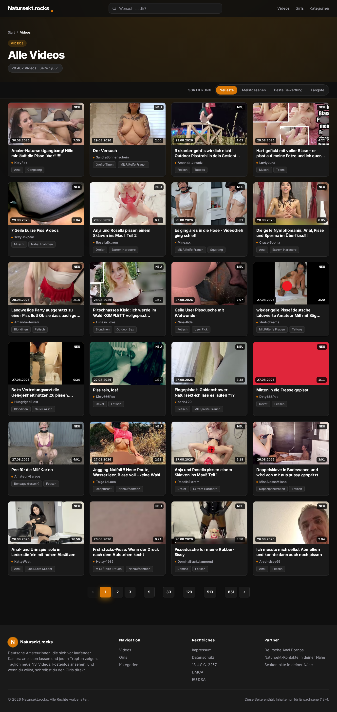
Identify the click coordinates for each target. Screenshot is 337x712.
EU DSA (199, 679)
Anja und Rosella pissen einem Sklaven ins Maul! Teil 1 (203, 472)
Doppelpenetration (272, 489)
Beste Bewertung (288, 90)
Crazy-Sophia (269, 242)
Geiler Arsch (43, 409)
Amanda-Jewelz (190, 163)
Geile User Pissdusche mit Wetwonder (199, 313)
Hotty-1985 (104, 561)
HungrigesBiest (26, 402)
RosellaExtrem (107, 242)
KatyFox (20, 163)
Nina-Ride (185, 322)
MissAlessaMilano (273, 482)
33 (168, 592)
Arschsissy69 (269, 561)
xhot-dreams (269, 322)
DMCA (197, 672)
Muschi (264, 170)
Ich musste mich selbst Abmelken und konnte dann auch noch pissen (289, 552)
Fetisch (182, 170)
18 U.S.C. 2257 (204, 664)
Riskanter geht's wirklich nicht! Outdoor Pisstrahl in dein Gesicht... (207, 153)
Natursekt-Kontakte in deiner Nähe (294, 657)
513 (210, 592)
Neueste (227, 90)
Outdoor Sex (125, 329)
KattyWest (22, 561)
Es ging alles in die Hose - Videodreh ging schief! (209, 233)
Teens (280, 170)
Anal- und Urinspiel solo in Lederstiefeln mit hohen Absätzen (43, 552)
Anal (17, 170)
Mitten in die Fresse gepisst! (283, 389)
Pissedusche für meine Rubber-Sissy (204, 552)
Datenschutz (203, 657)
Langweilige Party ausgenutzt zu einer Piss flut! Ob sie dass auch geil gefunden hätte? (44, 313)
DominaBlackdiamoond (195, 561)
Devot (100, 404)
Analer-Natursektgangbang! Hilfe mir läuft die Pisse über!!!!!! (42, 153)
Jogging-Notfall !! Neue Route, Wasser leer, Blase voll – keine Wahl (126, 472)
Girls (300, 8)
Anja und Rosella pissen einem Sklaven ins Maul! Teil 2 (121, 233)
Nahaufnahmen (42, 244)
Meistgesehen (254, 90)
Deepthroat (104, 489)
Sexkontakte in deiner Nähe (288, 665)
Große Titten (104, 164)
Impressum (201, 650)
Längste (317, 90)
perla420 (185, 402)
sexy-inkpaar (24, 237)
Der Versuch (105, 150)
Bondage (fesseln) (26, 483)
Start (11, 32)
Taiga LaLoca (106, 482)
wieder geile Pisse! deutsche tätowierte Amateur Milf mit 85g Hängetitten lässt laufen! (286, 313)
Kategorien (319, 8)
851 (231, 592)
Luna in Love (105, 322)
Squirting (216, 249)
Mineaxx (184, 242)
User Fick (201, 329)
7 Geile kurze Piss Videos (34, 230)
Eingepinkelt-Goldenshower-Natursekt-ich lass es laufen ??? (205, 392)
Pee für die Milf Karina (32, 469)
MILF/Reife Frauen (133, 164)
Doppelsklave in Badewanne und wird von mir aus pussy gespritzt (287, 472)
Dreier (100, 249)
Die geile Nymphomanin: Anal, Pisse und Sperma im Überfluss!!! (290, 233)
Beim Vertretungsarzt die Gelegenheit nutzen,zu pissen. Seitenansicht (40, 392)
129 (189, 592)
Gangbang (34, 170)
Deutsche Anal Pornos (286, 650)
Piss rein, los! (105, 389)
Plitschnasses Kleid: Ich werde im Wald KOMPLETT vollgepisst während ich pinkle (124, 313)
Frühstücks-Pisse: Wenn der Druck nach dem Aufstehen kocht (126, 552)
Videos (283, 8)
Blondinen (21, 329)
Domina (182, 569)
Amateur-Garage (27, 476)
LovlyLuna (267, 163)
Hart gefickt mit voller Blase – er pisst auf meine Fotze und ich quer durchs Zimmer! (288, 153)
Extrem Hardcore (124, 249)
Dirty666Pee (105, 397)
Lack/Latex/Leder (39, 569)
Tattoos (199, 170)
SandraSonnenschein (112, 157)
